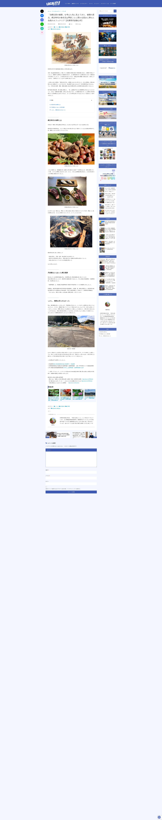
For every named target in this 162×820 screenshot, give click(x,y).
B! (42, 19)
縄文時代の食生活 (56, 29)
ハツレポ (64, 11)
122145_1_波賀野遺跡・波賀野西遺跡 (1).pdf (73, 367)
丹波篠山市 (63, 27)
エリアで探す (67, 3)
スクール (91, 3)
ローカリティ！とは (105, 3)
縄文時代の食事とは (55, 104)
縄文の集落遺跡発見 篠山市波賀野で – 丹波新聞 (64, 364)
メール (48, 475)
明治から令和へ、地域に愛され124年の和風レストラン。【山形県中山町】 (110, 195)
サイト (47, 481)
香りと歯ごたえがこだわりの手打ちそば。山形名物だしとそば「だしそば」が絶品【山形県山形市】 (110, 212)
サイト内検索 (113, 3)
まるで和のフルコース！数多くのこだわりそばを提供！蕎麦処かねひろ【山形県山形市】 (110, 201)
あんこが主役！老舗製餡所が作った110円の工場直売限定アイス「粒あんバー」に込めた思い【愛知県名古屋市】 (110, 190)
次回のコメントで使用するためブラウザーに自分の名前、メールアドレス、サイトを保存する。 (63, 488)
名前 (47, 470)
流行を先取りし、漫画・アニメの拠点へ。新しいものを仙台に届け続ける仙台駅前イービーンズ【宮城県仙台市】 (110, 206)
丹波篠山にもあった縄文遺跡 (57, 107)
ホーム (49, 11)
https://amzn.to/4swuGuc (73, 382)
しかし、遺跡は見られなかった (58, 109)
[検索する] (115, 11)
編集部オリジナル (75, 3)
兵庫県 (68, 27)
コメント (49, 450)
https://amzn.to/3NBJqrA (87, 379)
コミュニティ (96, 3)
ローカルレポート (83, 3)
